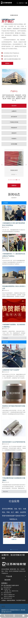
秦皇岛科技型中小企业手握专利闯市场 (13, 442)
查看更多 (7, 63)
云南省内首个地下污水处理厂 (11, 370)
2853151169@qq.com (9, 596)
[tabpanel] (14, 163)
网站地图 (23, 610)
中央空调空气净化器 (20, 600)
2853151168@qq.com (9, 594)
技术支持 (5, 342)
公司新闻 (5, 203)
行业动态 (5, 338)
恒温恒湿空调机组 (11, 600)
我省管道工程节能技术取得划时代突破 (13, 406)
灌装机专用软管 (14, 170)
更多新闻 (14, 197)
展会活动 (5, 491)
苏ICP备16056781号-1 (6, 612)
